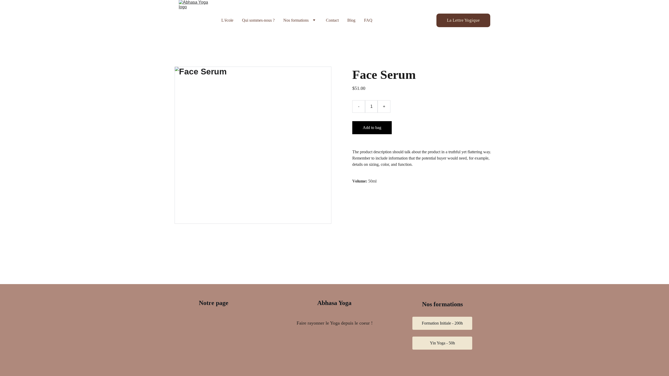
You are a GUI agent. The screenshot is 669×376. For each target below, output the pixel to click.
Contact (332, 20)
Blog (351, 20)
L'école (227, 20)
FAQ (368, 20)
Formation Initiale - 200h (442, 323)
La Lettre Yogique (463, 20)
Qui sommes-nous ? (258, 20)
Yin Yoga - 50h (442, 343)
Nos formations (296, 20)
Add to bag (372, 127)
